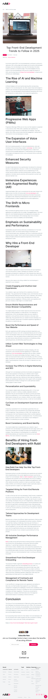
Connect (9, 674)
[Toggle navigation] (43, 3)
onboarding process (27, 563)
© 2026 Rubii (20, 697)
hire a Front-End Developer (17, 623)
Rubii (21, 476)
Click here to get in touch (31, 623)
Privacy (25, 697)
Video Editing (16, 674)
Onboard (27, 674)
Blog (32, 681)
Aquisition (28, 672)
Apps (9, 681)
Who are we (33, 669)
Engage (4, 681)
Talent (4, 674)
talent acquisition (28, 476)
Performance (23, 674)
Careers (4, 54)
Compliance (23, 672)
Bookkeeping (16, 683)
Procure (9, 679)
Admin (22, 669)
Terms (29, 697)
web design (29, 148)
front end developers (31, 193)
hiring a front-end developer (27, 72)
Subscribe (33, 644)
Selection (4, 679)
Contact (32, 683)
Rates (32, 672)
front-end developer (17, 353)
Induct (9, 684)
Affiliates (32, 674)
